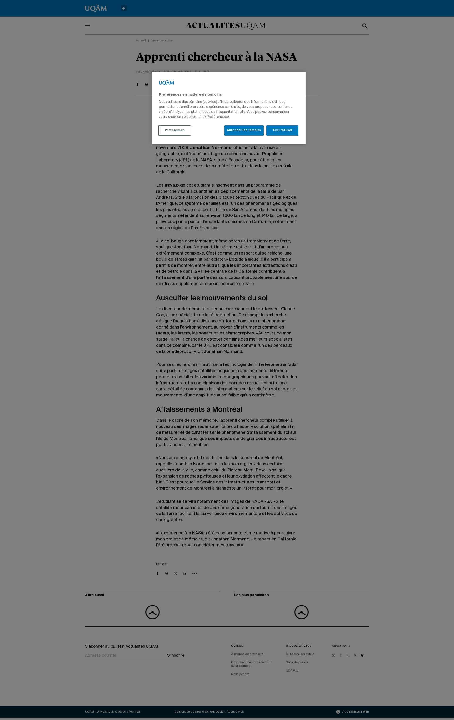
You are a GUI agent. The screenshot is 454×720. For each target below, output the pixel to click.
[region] (229, 108)
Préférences (175, 130)
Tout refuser (282, 130)
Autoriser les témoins (244, 130)
